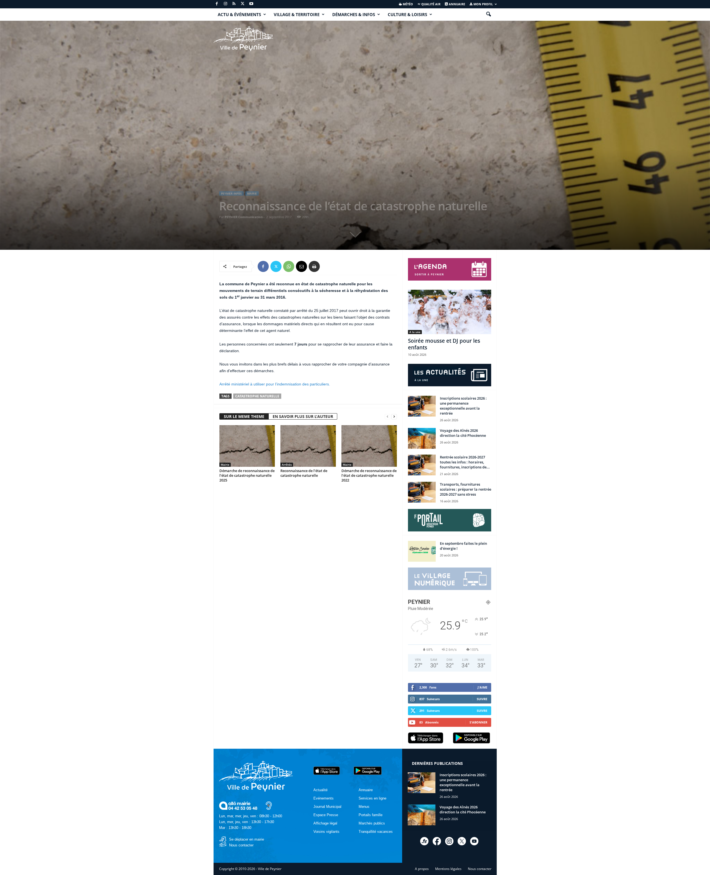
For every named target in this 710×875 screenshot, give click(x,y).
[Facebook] (217, 4)
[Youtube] (251, 4)
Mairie (252, 193)
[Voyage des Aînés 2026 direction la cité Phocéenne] (422, 438)
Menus (364, 807)
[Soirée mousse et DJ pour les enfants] (449, 312)
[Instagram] (225, 4)
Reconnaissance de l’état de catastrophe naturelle (303, 473)
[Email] (301, 266)
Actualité (320, 790)
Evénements (323, 798)
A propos (422, 868)
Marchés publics (372, 823)
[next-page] (394, 417)
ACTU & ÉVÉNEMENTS (239, 14)
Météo (407, 4)
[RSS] (234, 4)
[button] (488, 14)
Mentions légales (448, 868)
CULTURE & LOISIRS (407, 14)
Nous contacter (241, 845)
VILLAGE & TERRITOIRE (297, 14)
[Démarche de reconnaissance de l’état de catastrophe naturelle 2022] (369, 446)
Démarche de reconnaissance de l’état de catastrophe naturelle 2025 (247, 475)
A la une (414, 332)
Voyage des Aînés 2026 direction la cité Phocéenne (463, 433)
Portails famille (370, 815)
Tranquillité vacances (376, 831)
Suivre (482, 699)
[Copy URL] (327, 266)
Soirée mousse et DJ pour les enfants (444, 344)
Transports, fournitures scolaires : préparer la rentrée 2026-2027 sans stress (465, 489)
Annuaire (456, 4)
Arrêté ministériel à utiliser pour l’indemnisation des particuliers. (274, 384)
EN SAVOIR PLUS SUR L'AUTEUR (303, 416)
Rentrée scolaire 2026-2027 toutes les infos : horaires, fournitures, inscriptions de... (465, 462)
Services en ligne (372, 798)
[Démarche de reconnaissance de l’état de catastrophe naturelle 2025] (247, 446)
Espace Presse (325, 815)
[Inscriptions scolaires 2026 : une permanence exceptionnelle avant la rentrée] (422, 406)
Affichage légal (325, 823)
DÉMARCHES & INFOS (353, 14)
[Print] (314, 266)
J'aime (482, 687)
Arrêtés (287, 465)
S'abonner (478, 722)
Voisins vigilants (326, 831)
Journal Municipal (327, 807)
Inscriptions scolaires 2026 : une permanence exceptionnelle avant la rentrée (463, 406)
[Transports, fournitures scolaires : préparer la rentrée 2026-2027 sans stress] (422, 492)
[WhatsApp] (288, 266)
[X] (242, 4)
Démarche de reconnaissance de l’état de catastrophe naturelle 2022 (369, 475)
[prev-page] (387, 417)
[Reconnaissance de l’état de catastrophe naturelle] (308, 446)
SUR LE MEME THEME (244, 416)
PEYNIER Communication (244, 217)
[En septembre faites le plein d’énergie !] (422, 551)
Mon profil (483, 4)
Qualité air (430, 4)
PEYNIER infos (231, 193)
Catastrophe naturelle (257, 396)
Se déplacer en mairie (246, 839)
